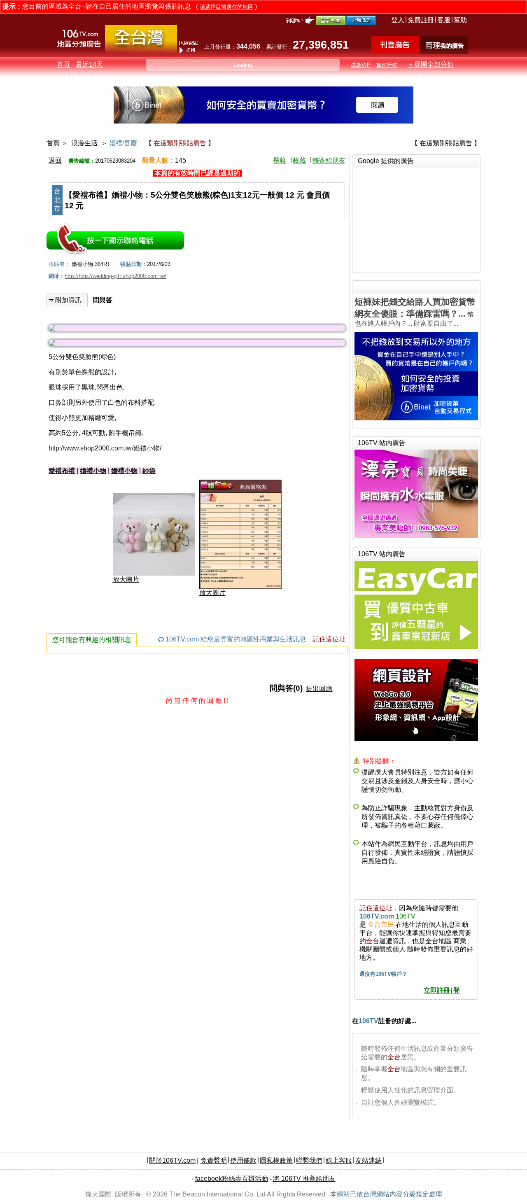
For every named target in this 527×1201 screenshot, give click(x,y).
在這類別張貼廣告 (180, 143)
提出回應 (319, 688)
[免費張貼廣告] (395, 51)
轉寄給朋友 (328, 160)
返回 (55, 160)
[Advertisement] (416, 219)
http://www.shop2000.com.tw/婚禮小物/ (105, 448)
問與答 (102, 299)
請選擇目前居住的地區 (226, 7)
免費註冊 (421, 19)
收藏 (299, 160)
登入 (397, 19)
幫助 (460, 19)
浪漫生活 (84, 143)
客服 (443, 19)
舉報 (279, 160)
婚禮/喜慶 (123, 143)
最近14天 (89, 64)
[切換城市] (141, 52)
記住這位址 (328, 639)
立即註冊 (437, 990)
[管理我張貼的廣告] (444, 51)
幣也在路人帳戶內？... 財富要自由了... (415, 312)
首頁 (63, 64)
